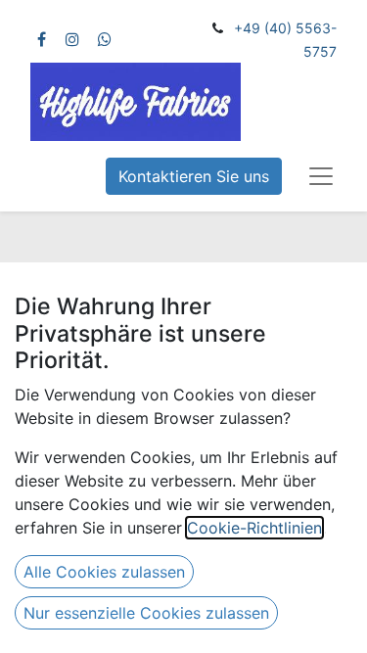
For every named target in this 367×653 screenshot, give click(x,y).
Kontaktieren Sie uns (193, 176)
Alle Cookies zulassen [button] (104, 572)
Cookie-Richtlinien (254, 527)
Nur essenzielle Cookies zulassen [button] (146, 613)
